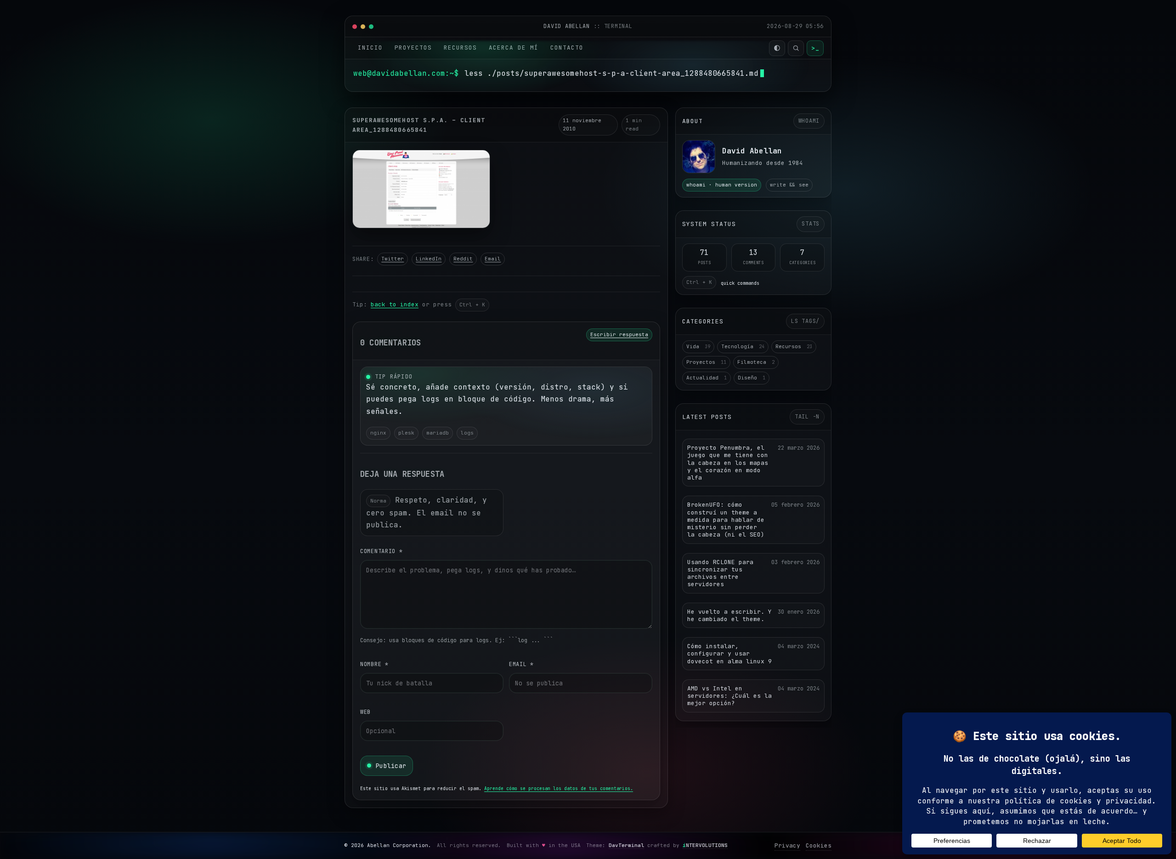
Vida (698, 346)
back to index (394, 304)
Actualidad (706, 377)
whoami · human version (721, 184)
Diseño (751, 377)
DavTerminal (626, 845)
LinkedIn (428, 258)
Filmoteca (756, 362)
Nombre (374, 664)
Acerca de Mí (513, 47)
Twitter (392, 258)
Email (493, 258)
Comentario (381, 551)
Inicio (370, 47)
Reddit (463, 258)
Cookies (818, 845)
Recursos (460, 47)
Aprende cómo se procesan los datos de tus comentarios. (558, 788)
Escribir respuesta (619, 334)
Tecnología (742, 346)
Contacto (566, 47)
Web (365, 712)
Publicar (391, 766)
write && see (789, 184)
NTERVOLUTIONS (705, 845)
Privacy (787, 845)
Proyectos (413, 47)
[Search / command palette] (796, 48)
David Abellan (568, 26)
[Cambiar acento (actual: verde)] (777, 48)
